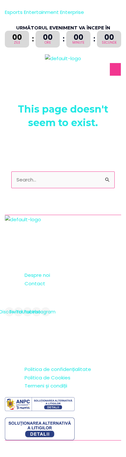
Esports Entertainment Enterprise (44, 12)
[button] (115, 69)
